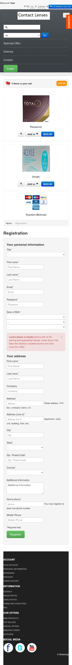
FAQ (5, 607)
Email (10, 287)
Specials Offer (12, 43)
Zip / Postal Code (16, 455)
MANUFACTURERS (11, 630)
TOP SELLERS (9, 622)
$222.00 (47, 134)
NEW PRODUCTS (10, 618)
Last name (13, 274)
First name (13, 262)
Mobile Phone (14, 515)
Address (11, 398)
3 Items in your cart (22, 83)
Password (12, 299)
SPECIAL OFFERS (11, 626)
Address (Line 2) (16, 414)
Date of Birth (14, 312)
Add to (31, 134)
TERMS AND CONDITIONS (14, 603)
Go (44, 35)
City (9, 430)
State (10, 442)
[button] (36, 68)
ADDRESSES (8, 572)
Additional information (18, 480)
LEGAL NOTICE (10, 599)
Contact (8, 60)
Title (10, 249)
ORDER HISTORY (11, 580)
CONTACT (7, 591)
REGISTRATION (10, 595)
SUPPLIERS (8, 634)
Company (12, 386)
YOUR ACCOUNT (10, 565)
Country (11, 467)
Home (9, 223)
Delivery (8, 51)
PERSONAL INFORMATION (15, 569)
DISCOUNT (8, 576)
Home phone (14, 499)
